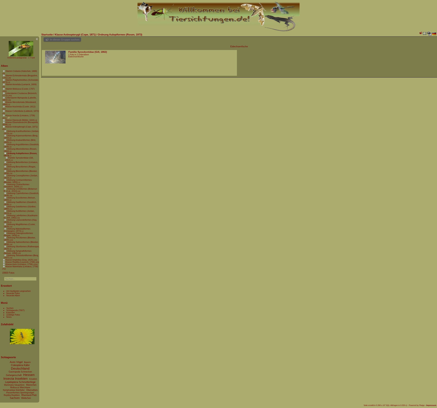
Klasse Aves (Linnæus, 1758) (19, 264)
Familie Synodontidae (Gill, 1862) (87, 52)
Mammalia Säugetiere (14, 385)
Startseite (47, 34)
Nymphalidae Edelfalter (14, 390)
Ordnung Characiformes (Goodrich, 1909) (16, 185)
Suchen (9, 308)
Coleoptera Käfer (20, 365)
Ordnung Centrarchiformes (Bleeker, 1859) (18, 181)
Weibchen (26, 398)
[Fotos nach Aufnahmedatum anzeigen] (429, 34)
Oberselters (32, 390)
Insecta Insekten (15, 378)
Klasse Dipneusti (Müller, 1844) (20, 120)
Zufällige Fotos (13, 315)
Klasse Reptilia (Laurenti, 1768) (20, 262)
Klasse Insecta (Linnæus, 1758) (20, 115)
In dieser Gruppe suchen (64, 39)
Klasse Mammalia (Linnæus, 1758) (22, 266)
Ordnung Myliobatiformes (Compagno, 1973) (17, 230)
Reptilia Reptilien (12, 395)
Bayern (27, 362)
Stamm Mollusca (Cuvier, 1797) (20, 89)
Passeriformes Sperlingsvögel (20, 393)
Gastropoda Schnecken (20, 371)
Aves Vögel (16, 362)
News (9, 317)
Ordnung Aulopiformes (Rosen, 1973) (120, 34)
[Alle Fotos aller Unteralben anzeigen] (425, 33)
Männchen (31, 385)
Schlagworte (12, 310)
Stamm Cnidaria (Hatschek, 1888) (21, 71)
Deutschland (20, 368)
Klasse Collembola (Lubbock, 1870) (22, 111)
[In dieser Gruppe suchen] (420, 33)
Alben (4, 65)
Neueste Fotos (13, 293)
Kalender (10, 312)
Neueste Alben (13, 295)
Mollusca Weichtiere (20, 387)
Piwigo (422, 405)
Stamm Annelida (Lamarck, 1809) (21, 84)
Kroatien (33, 379)
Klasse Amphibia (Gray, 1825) (19, 260)
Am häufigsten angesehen (18, 291)
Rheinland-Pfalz (29, 395)
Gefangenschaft (14, 375)
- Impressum (430, 405)
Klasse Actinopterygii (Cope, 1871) (22, 127)
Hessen (29, 375)
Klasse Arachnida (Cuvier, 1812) (21, 106)
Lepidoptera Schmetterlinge (20, 382)
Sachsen (15, 397)
